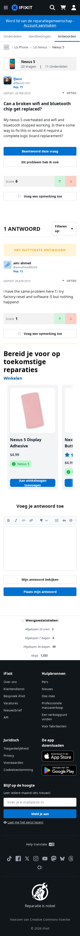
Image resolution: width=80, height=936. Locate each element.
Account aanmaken (40, 25)
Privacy (9, 755)
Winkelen (13, 378)
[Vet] (8, 520)
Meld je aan (40, 814)
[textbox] (40, 548)
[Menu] (6, 8)
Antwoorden (67, 36)
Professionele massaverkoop (52, 705)
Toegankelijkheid (16, 748)
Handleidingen (40, 36)
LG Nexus (40, 47)
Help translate (36, 844)
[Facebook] (18, 858)
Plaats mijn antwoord (40, 592)
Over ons (10, 682)
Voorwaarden (13, 762)
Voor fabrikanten (54, 726)
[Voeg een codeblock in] (56, 520)
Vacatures (11, 703)
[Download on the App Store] (58, 756)
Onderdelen (13, 36)
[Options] (6, 47)
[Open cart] (63, 7)
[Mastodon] (53, 858)
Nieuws (47, 689)
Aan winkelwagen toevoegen (32, 483)
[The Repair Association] (40, 867)
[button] (52, 7)
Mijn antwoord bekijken (40, 579)
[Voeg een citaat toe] (64, 520)
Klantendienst (14, 689)
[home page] (22, 7)
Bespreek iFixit (14, 696)
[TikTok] (9, 858)
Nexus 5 (58, 47)
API (6, 717)
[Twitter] (27, 858)
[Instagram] (36, 858)
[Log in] (73, 7)
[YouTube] (45, 858)
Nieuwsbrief (13, 710)
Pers (45, 682)
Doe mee (48, 696)
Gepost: (17, 93)
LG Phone (21, 47)
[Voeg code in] (23, 520)
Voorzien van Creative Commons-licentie (40, 919)
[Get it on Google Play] (59, 770)
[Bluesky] (62, 858)
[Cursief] (16, 520)
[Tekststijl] (44, 520)
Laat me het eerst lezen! (25, 822)
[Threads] (71, 858)
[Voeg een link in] (31, 520)
